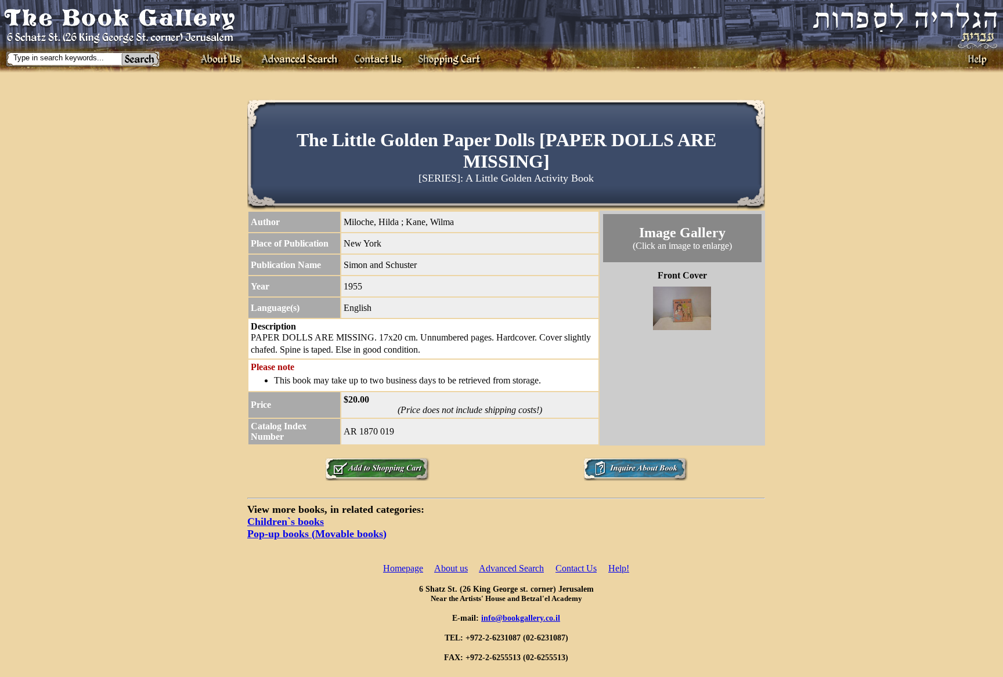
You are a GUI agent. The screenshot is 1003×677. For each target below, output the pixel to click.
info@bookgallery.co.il (520, 617)
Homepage (403, 568)
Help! (618, 568)
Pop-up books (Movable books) (317, 534)
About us (451, 568)
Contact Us (576, 568)
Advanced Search (511, 568)
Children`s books (285, 521)
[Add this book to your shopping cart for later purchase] (377, 478)
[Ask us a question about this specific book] (635, 478)
